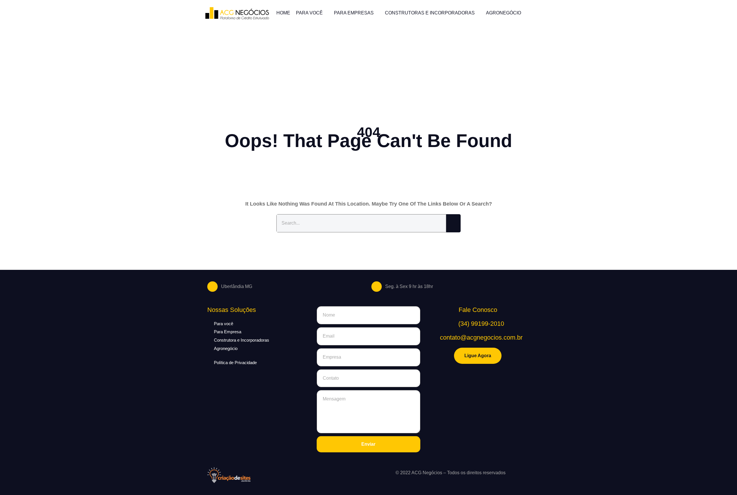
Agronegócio (503, 12)
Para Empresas (354, 12)
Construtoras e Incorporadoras (430, 12)
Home (283, 12)
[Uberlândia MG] (212, 286)
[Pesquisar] (453, 223)
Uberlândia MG (236, 286)
